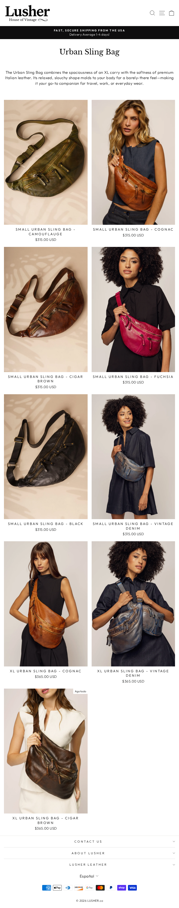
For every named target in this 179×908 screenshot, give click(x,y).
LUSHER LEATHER (88, 864)
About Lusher (88, 853)
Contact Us (88, 841)
